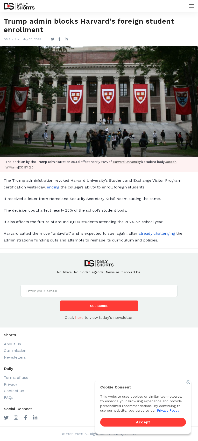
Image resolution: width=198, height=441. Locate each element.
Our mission (15, 350)
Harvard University (126, 162)
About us (12, 344)
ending (52, 187)
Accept (143, 422)
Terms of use (16, 377)
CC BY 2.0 (26, 167)
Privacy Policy (168, 410)
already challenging (156, 233)
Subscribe (99, 306)
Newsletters (15, 357)
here (79, 317)
